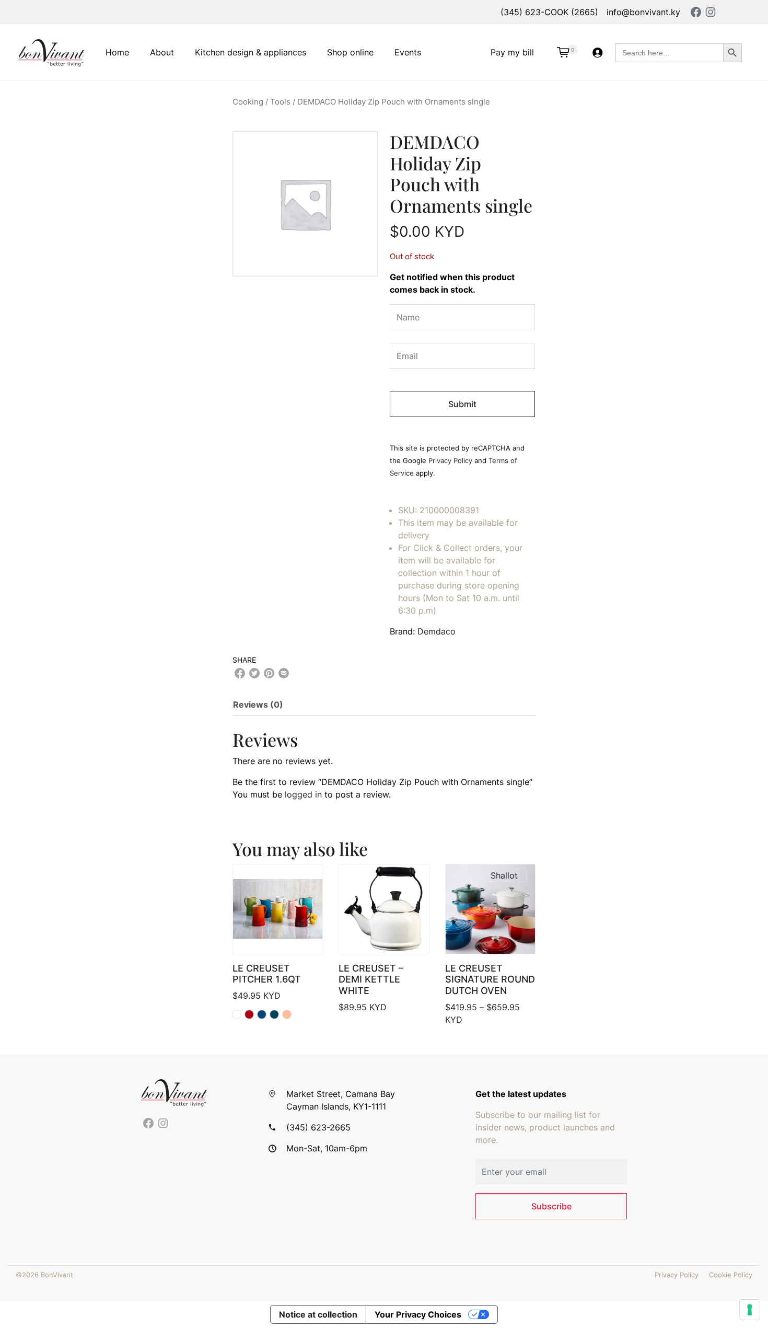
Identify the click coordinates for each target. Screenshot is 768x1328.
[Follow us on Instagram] (163, 1123)
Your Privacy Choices (418, 1314)
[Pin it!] (269, 673)
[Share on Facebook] (239, 673)
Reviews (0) (258, 704)
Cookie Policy (730, 1275)
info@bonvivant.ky (643, 12)
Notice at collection (318, 1314)
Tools (280, 102)
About (162, 52)
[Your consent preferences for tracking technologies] (750, 1310)
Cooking (247, 102)
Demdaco (436, 631)
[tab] (262, 704)
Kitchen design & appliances (250, 52)
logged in (303, 794)
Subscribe (551, 1206)
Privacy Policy (450, 461)
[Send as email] (283, 673)
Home (117, 52)
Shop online (350, 52)
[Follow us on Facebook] (148, 1123)
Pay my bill (512, 52)
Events (407, 52)
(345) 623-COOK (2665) (549, 12)
